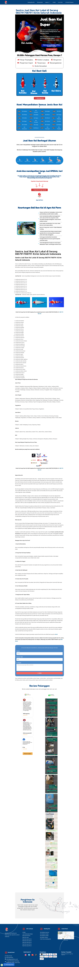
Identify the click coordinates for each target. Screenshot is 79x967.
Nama (18, 651)
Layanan (47, 2)
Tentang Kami (40, 2)
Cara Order (60, 2)
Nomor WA (19, 657)
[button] (16, 32)
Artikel (54, 2)
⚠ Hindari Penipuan (69, 2)
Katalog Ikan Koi (31, 2)
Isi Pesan (18, 662)
